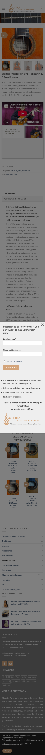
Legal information (14, 361)
